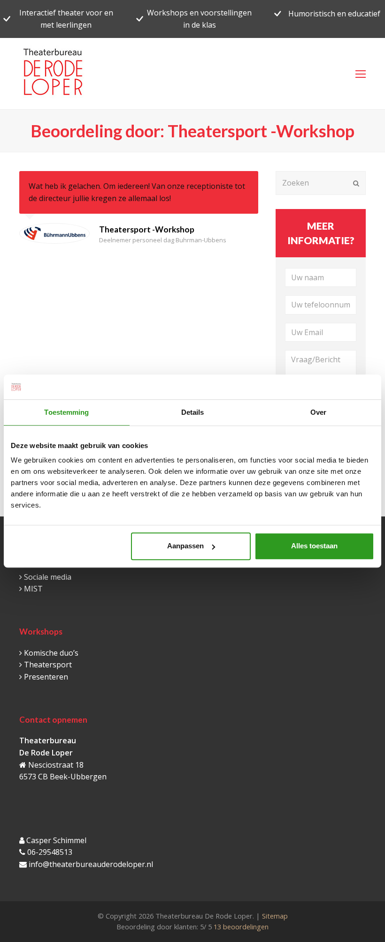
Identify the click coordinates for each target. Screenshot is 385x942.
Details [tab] (192, 412)
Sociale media (47, 577)
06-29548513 (49, 852)
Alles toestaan (314, 546)
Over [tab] (318, 412)
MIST (33, 588)
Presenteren (46, 677)
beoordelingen (240, 926)
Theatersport (48, 664)
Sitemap (275, 915)
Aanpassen (185, 546)
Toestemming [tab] (66, 412)
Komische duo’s (51, 653)
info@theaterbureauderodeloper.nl (91, 864)
